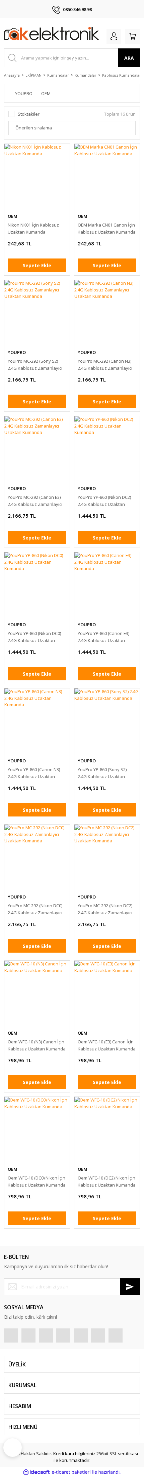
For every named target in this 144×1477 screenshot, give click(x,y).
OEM (12, 216)
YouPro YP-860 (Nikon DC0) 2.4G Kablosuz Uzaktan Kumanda (34, 637)
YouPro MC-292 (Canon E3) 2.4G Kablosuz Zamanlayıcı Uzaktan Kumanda (35, 501)
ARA (129, 58)
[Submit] (130, 1286)
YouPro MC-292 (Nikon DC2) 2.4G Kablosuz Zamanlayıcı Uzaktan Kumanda (105, 909)
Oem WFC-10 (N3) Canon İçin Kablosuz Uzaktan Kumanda (37, 1045)
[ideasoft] (36, 1472)
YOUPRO (17, 352)
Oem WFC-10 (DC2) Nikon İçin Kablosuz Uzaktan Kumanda (107, 1181)
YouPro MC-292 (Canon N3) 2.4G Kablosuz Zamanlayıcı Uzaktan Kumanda (105, 365)
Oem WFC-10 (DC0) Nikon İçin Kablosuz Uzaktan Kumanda (37, 1181)
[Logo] (51, 35)
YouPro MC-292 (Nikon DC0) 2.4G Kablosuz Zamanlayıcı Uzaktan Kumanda (35, 909)
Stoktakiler (29, 114)
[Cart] (132, 36)
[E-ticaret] (71, 1472)
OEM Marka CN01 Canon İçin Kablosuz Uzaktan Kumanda (107, 228)
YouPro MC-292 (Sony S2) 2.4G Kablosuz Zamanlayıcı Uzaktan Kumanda (35, 365)
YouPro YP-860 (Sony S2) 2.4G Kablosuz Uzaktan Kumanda (102, 773)
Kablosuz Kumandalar (121, 75)
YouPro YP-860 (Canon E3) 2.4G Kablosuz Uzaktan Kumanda (103, 637)
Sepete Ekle (37, 265)
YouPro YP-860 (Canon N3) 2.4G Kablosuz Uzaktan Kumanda (34, 773)
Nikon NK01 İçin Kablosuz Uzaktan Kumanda (33, 228)
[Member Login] (113, 36)
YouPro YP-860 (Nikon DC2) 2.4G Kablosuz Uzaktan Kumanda (104, 501)
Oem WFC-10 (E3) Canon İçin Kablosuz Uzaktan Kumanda (107, 1045)
